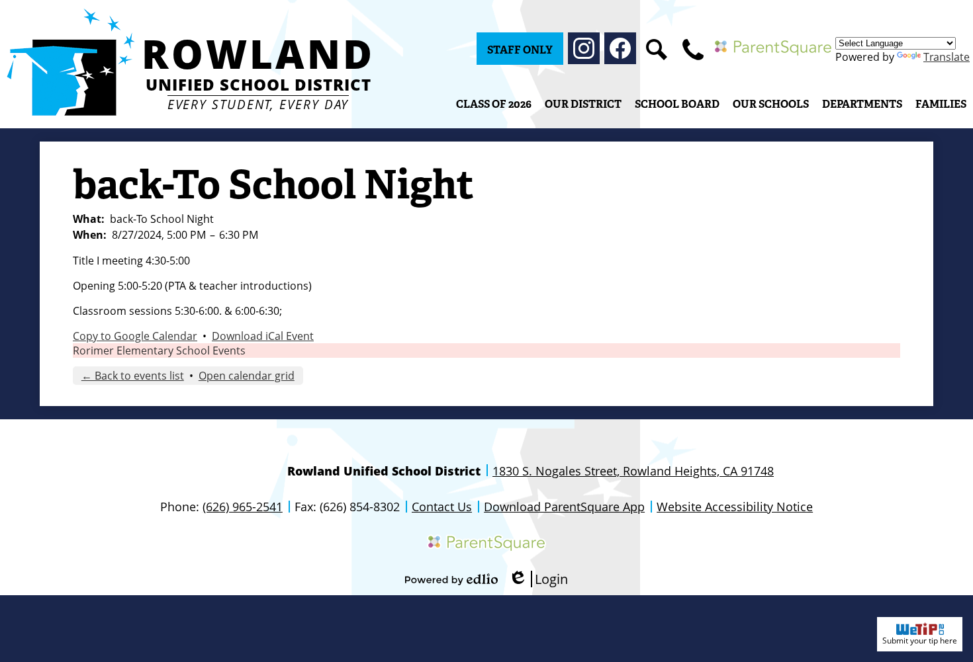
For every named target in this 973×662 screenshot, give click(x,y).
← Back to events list (132, 375)
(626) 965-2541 (243, 507)
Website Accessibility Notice (735, 507)
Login (538, 579)
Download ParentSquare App (564, 507)
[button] (583, 104)
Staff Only (520, 50)
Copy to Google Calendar (135, 336)
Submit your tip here (919, 640)
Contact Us (442, 507)
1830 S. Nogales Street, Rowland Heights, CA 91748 (633, 471)
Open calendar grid (247, 375)
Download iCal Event (263, 336)
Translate (946, 57)
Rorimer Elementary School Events (159, 350)
